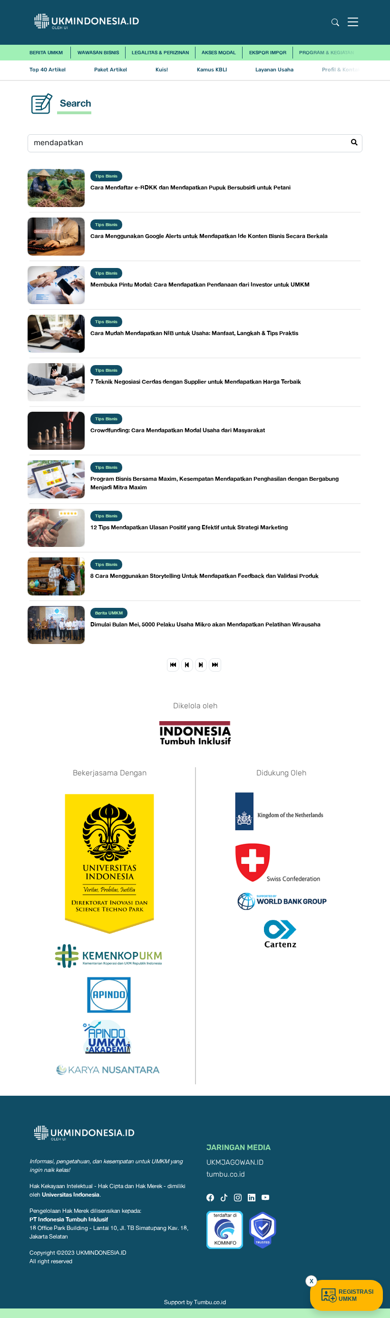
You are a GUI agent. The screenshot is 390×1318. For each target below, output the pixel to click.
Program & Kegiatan (326, 52)
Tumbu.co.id (210, 1302)
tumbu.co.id (225, 1174)
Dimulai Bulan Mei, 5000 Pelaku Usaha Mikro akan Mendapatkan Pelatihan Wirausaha (205, 624)
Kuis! (162, 70)
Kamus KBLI (212, 70)
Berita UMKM (46, 52)
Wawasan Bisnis (98, 52)
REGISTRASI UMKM (356, 1295)
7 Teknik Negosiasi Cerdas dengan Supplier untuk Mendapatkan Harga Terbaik (195, 381)
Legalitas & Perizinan (160, 52)
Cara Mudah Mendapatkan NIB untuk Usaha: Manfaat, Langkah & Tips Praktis (194, 333)
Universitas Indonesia (70, 1194)
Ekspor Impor (267, 52)
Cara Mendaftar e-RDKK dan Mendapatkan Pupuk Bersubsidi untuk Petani (190, 187)
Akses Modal (219, 52)
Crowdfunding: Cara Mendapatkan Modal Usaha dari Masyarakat (177, 430)
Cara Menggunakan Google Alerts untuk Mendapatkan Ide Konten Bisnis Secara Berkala (209, 235)
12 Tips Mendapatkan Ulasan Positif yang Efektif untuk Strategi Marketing (189, 527)
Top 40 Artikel (47, 70)
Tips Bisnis (106, 175)
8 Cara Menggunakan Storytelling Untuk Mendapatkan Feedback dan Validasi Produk (204, 575)
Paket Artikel (110, 70)
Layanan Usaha (274, 70)
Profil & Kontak (341, 70)
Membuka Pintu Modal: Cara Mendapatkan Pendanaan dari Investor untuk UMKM (200, 284)
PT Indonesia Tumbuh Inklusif (68, 1219)
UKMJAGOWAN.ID (234, 1162)
